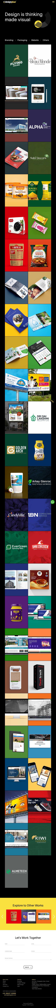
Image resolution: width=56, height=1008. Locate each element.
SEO (18, 986)
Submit (27, 967)
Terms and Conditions (28, 1003)
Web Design (20, 984)
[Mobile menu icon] (53, 2)
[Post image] (13, 917)
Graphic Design (21, 983)
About (4, 981)
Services (5, 984)
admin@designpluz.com (10, 995)
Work (4, 983)
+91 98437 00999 (9, 993)
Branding (19, 981)
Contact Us (6, 986)
